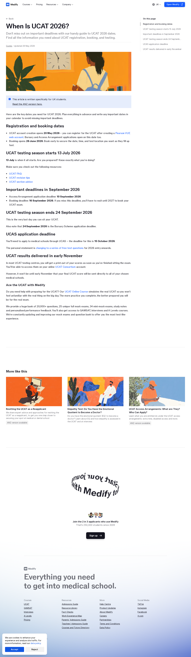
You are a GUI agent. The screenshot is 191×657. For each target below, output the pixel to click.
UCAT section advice (21, 181)
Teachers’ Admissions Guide (75, 623)
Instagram (142, 608)
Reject (34, 649)
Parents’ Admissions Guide (74, 620)
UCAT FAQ (15, 173)
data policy (35, 643)
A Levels (28, 616)
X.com (140, 616)
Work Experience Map (72, 616)
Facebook (142, 612)
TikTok (141, 604)
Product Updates (108, 608)
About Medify (106, 612)
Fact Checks (67, 612)
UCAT (26, 604)
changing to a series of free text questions (59, 248)
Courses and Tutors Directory (75, 627)
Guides (9, 46)
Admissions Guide (70, 604)
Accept (14, 649)
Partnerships (105, 620)
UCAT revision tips (19, 177)
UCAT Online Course (76, 291)
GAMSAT (28, 608)
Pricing (27, 620)
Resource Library (69, 608)
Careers (103, 616)
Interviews (28, 612)
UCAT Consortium (65, 267)
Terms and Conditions (110, 623)
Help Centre (105, 604)
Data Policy (105, 627)
